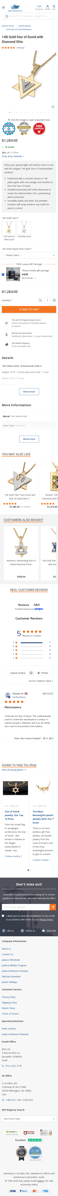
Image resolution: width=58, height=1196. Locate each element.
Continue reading (12, 856)
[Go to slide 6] (29, 112)
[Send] (53, 907)
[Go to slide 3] (17, 112)
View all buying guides (13, 769)
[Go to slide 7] (33, 112)
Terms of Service (10, 1013)
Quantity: (7, 300)
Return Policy (8, 1008)
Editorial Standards (11, 976)
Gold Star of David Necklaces (19, 29)
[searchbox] (16, 673)
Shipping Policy (9, 1002)
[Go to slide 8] (36, 112)
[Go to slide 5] (25, 112)
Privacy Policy (46, 919)
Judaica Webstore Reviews (15, 970)
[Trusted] (12, 1132)
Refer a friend (8, 1028)
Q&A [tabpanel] (37, 605)
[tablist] (29, 605)
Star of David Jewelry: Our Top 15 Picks (14, 815)
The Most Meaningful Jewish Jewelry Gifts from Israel (43, 817)
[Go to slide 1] (9, 112)
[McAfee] (29, 1132)
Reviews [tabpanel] (23, 605)
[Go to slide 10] (44, 112)
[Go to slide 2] (13, 112)
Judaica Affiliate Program (14, 965)
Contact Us (7, 954)
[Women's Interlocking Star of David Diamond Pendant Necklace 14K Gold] (21, 543)
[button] (29, 78)
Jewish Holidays (9, 982)
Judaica (40, 1180)
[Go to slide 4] (21, 112)
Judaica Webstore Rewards (15, 1034)
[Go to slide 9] (40, 112)
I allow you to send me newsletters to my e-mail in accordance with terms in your (30, 917)
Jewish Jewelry (25, 26)
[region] (32, 643)
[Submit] (6, 16)
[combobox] (29, 16)
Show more (29, 391)
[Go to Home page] (15, 8)
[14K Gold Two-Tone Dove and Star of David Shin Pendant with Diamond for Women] (20, 477)
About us (6, 948)
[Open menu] (3, 8)
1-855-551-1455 (13, 1099)
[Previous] (4, 818)
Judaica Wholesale (11, 959)
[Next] (53, 818)
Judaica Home (8, 26)
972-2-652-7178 (13, 1065)
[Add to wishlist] (53, 107)
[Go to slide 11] (48, 112)
